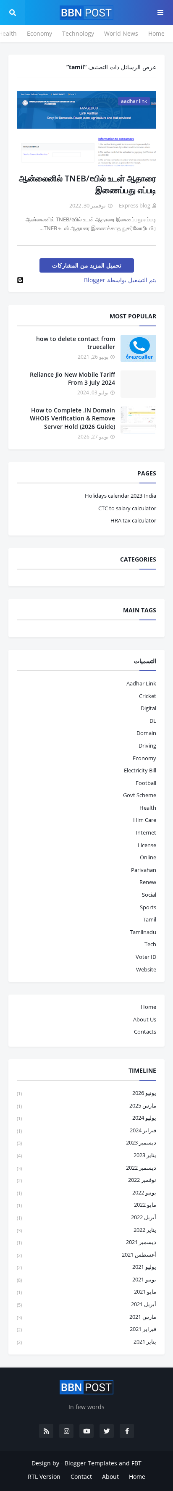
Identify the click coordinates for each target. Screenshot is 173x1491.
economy (144, 758)
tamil (149, 919)
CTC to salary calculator (127, 508)
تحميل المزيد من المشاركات (86, 265)
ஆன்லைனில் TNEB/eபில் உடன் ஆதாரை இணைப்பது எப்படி (87, 184)
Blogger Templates (91, 1463)
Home (156, 33)
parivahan (143, 870)
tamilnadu (143, 932)
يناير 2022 (86, 1230)
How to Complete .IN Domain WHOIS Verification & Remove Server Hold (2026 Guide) (72, 418)
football (146, 783)
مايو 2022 (86, 1204)
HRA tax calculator (133, 520)
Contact (81, 1476)
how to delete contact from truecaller (75, 343)
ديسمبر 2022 (86, 1167)
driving (147, 745)
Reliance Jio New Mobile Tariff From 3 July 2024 (72, 378)
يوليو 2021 (86, 1266)
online (148, 857)
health (147, 807)
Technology (78, 33)
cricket (147, 696)
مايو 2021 (86, 1291)
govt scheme (139, 795)
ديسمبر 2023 (86, 1142)
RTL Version (44, 1476)
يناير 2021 (86, 1341)
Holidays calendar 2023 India (120, 495)
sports (148, 907)
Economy (39, 33)
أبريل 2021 (86, 1304)
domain (146, 733)
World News (121, 33)
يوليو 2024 (86, 1117)
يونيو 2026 (86, 1093)
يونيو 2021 (86, 1279)
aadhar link (141, 683)
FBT (136, 1463)
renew (147, 882)
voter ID (146, 957)
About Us (144, 1019)
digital (148, 708)
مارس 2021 (86, 1316)
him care (144, 820)
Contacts (145, 1031)
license (147, 845)
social (149, 894)
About (110, 1476)
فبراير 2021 (86, 1329)
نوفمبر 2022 (86, 1180)
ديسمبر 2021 (86, 1242)
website (146, 969)
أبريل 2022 (86, 1217)
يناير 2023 (86, 1155)
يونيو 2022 (86, 1192)
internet (146, 832)
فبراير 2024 (86, 1130)
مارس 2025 (86, 1105)
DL (152, 720)
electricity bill (140, 770)
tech (150, 944)
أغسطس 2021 (86, 1254)
